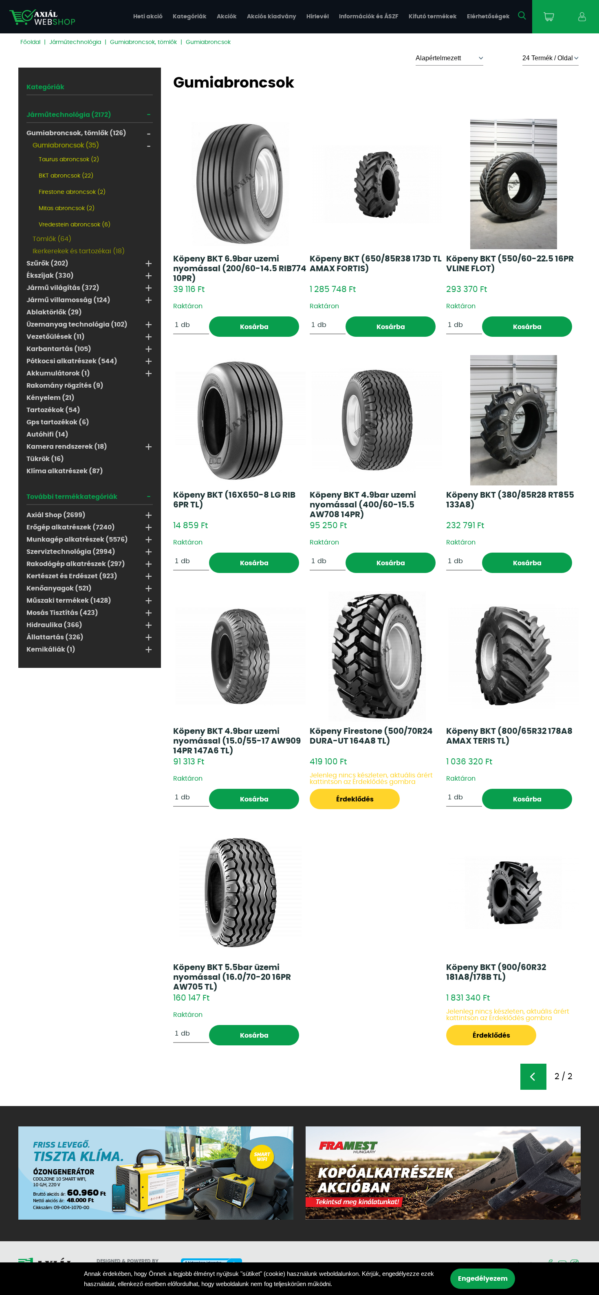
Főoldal (30, 42)
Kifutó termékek (433, 17)
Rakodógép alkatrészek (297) (75, 564)
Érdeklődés (355, 799)
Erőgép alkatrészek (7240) (70, 527)
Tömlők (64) (52, 239)
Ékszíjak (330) (50, 275)
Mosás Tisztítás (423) (62, 613)
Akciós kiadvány (271, 17)
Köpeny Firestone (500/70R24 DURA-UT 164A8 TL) (371, 736)
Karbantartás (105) (58, 349)
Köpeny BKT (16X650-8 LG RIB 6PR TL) (234, 500)
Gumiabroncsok (208, 42)
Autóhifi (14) (47, 434)
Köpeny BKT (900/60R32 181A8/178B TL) (496, 972)
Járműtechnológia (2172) (68, 115)
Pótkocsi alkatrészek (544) (71, 361)
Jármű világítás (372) (62, 288)
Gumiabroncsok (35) (66, 145)
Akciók (227, 17)
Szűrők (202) (47, 263)
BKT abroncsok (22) (66, 176)
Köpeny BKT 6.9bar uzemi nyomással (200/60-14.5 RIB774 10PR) (239, 269)
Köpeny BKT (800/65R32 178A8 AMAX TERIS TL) (509, 736)
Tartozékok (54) (53, 410)
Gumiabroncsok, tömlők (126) (76, 133)
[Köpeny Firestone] (377, 656)
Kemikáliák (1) (50, 649)
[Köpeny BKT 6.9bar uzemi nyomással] (240, 184)
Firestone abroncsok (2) (72, 192)
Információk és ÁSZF (369, 17)
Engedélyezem (483, 1278)
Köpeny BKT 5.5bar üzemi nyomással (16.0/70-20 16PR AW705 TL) (232, 977)
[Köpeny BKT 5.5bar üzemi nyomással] (240, 893)
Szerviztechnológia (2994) (70, 552)
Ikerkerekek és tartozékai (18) (79, 251)
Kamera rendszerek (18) (66, 446)
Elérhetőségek (488, 17)
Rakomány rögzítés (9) (65, 385)
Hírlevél (317, 17)
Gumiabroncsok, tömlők (143, 42)
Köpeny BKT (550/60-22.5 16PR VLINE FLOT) (510, 264)
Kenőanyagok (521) (59, 588)
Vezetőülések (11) (55, 337)
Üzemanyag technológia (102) (77, 324)
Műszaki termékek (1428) (68, 600)
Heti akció (148, 17)
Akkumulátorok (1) (58, 373)
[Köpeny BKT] (377, 184)
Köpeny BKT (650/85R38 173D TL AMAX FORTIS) (376, 264)
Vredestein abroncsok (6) (74, 225)
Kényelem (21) (50, 398)
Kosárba (254, 327)
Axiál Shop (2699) (56, 515)
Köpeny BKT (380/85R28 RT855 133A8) (510, 500)
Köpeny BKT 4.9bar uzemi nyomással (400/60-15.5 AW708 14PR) (363, 505)
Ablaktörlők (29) (54, 312)
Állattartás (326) (55, 637)
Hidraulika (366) (54, 625)
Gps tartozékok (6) (57, 422)
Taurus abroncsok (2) (69, 159)
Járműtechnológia (75, 42)
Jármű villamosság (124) (68, 300)
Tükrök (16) (45, 459)
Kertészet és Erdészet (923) (71, 576)
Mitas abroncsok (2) (67, 208)
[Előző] (533, 1077)
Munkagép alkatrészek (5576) (77, 539)
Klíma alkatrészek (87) (64, 471)
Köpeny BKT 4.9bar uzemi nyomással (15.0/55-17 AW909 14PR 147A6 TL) (237, 741)
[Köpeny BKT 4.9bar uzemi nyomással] (377, 420)
